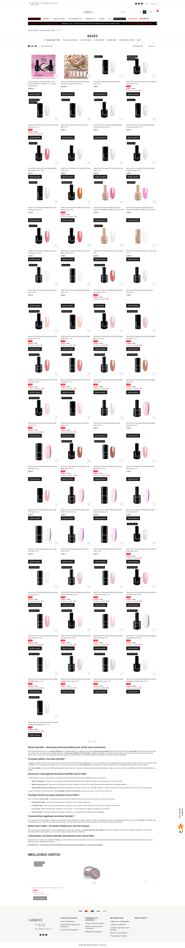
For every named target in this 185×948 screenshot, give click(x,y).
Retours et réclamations (119, 933)
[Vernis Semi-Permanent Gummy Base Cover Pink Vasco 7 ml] (76, 365)
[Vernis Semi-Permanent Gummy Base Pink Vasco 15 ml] (43, 408)
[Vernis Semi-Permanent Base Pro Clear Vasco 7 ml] (141, 236)
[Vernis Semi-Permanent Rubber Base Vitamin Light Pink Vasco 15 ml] (141, 578)
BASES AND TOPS (47, 30)
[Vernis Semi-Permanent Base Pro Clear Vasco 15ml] (108, 236)
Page (89, 741)
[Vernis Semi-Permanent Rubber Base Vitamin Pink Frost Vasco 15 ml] (76, 621)
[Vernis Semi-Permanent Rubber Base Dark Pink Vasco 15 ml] (141, 451)
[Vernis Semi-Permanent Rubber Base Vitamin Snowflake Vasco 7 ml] (43, 664)
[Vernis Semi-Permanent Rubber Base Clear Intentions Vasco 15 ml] (141, 153)
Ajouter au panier (35, 94)
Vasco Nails (33, 30)
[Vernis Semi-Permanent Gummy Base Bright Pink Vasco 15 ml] (108, 322)
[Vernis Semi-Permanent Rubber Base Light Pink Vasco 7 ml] (43, 534)
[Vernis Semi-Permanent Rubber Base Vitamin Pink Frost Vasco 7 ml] (108, 621)
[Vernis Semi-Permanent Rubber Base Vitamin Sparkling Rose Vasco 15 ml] (76, 664)
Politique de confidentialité (119, 921)
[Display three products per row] (32, 46)
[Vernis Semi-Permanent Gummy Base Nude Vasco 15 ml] (108, 365)
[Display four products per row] (36, 46)
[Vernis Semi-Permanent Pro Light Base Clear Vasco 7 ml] (108, 153)
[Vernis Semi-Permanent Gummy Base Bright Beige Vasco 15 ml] (43, 322)
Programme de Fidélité (118, 936)
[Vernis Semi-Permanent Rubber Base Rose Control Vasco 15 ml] (43, 236)
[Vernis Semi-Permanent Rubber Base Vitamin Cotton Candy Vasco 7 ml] (108, 578)
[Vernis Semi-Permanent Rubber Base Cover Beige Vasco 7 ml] (108, 451)
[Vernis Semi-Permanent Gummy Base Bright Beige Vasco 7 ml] (76, 322)
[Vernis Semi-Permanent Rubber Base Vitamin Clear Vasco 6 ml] (43, 578)
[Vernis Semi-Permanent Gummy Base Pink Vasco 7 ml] (76, 408)
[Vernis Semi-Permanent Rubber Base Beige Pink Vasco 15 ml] (141, 408)
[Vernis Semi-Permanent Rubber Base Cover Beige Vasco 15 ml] (76, 451)
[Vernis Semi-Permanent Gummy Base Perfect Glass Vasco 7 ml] (43, 110)
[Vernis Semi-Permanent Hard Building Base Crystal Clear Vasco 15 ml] (108, 110)
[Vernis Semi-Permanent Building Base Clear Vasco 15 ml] (43, 275)
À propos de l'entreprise (69, 930)
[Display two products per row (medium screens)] (29, 46)
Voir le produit (99, 305)
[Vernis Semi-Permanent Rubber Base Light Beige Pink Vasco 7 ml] (108, 495)
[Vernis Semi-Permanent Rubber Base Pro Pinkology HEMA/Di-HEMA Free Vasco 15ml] (141, 193)
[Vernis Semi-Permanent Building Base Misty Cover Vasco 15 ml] (108, 275)
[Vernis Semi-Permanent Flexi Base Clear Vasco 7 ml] (108, 67)
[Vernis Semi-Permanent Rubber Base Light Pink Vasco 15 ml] (141, 495)
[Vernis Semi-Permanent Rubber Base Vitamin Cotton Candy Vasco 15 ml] (76, 578)
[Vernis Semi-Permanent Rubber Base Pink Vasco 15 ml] (76, 534)
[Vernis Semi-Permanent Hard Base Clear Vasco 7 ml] (76, 110)
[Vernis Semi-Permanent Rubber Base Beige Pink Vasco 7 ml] (43, 451)
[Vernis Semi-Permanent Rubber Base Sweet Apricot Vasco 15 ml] (76, 236)
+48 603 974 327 (36, 3)
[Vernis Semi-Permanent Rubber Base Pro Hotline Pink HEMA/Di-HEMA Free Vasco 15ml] (108, 193)
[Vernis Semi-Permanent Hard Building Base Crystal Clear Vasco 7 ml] (141, 110)
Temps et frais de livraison (94, 923)
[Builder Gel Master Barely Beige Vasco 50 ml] (91, 873)
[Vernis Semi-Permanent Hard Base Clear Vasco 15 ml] (108, 408)
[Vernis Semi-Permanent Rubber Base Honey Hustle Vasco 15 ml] (76, 193)
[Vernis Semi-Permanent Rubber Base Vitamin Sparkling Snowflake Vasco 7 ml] (43, 707)
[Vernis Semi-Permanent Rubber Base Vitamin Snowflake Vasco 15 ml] (141, 621)
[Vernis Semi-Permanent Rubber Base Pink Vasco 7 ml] (108, 534)
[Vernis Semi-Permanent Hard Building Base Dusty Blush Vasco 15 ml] (43, 153)
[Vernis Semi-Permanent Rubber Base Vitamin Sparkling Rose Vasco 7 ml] (108, 664)
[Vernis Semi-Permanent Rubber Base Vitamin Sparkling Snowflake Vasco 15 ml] (141, 664)
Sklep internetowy (92, 945)
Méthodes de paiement (93, 932)
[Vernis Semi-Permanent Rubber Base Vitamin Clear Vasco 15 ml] (141, 534)
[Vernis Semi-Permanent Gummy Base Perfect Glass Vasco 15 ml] (141, 67)
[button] (144, 12)
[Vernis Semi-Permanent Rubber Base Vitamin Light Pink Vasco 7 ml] (43, 621)
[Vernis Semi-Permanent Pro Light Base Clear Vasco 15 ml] (76, 153)
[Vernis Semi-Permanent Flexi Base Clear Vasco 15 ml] (141, 275)
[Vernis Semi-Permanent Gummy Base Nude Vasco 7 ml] (141, 365)
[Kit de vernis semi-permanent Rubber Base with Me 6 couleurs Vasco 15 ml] (76, 67)
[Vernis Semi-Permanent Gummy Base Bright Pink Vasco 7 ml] (141, 322)
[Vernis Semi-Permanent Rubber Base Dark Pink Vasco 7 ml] (43, 495)
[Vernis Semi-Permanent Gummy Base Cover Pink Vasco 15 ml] (43, 365)
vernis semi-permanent (101, 751)
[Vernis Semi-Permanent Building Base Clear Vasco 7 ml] (76, 275)
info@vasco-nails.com (51, 3)
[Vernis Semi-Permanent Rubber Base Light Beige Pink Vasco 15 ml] (76, 495)
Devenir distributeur (67, 921)
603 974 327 (41, 924)
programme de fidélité (32, 23)
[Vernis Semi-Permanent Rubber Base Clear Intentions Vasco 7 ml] (43, 193)
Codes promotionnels (118, 924)
